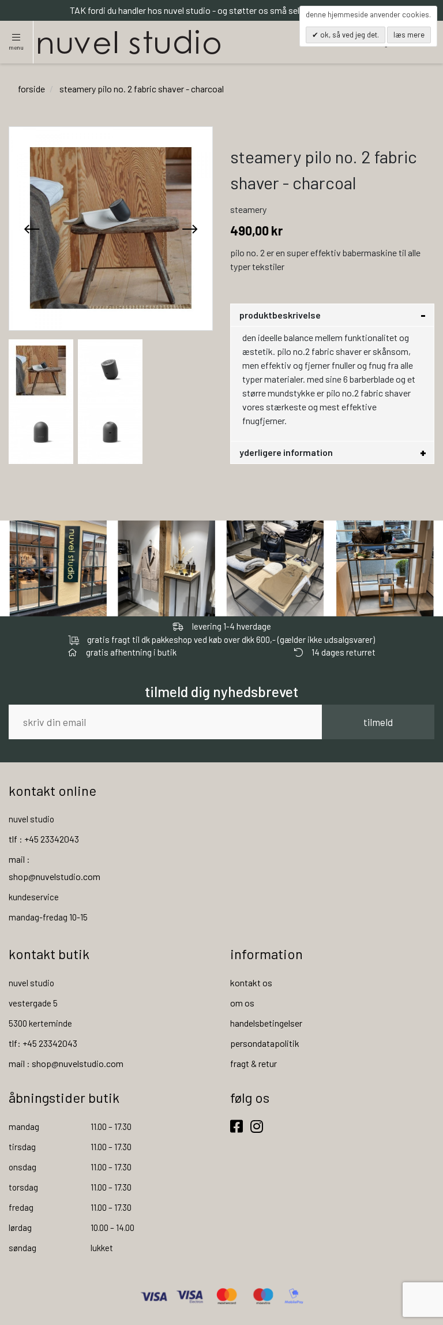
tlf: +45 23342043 (43, 1043)
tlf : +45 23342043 (44, 838)
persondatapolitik (264, 1043)
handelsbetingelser (266, 1022)
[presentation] (32, 228)
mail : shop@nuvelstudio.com (66, 1063)
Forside (31, 88)
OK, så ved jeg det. (348, 34)
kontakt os (251, 982)
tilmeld (378, 722)
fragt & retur (253, 1063)
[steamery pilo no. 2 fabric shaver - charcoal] (41, 369)
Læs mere (409, 34)
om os (242, 1002)
